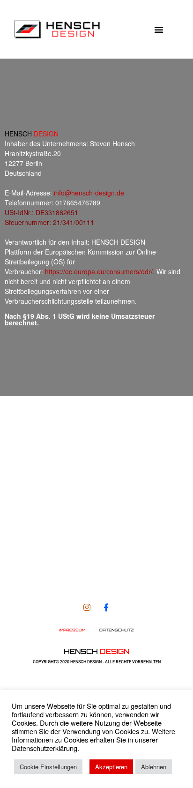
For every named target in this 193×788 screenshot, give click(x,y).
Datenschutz (116, 630)
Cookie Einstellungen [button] (48, 766)
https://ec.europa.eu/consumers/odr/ (99, 271)
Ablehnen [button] (153, 766)
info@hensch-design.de (89, 192)
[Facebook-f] (106, 607)
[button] (159, 30)
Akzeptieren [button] (111, 766)
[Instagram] (87, 607)
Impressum (72, 630)
